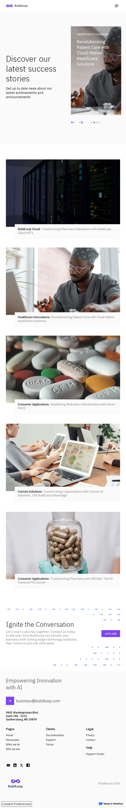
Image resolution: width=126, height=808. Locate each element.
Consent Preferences (16, 804)
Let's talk (111, 633)
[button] (116, 5)
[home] (18, 6)
